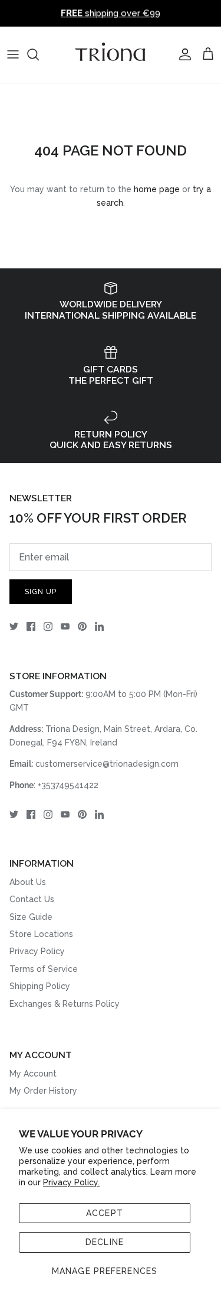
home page (157, 189)
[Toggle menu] (13, 54)
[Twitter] (13, 626)
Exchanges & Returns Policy (64, 1004)
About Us (27, 882)
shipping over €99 (110, 13)
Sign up (41, 592)
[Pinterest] (82, 626)
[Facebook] (31, 626)
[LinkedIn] (99, 626)
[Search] (39, 54)
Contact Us (31, 899)
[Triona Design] (111, 55)
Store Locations (41, 934)
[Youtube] (65, 626)
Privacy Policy (37, 951)
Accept (104, 1213)
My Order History (43, 1090)
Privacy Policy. (71, 1182)
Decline (104, 1242)
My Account (33, 1073)
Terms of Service (43, 969)
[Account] (182, 54)
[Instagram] (48, 626)
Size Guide (30, 917)
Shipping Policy (39, 986)
